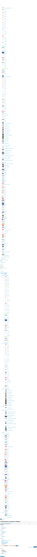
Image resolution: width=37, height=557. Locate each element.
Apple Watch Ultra (6, 128)
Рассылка (3, 533)
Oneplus (5, 88)
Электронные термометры (10, 420)
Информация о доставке (5, 541)
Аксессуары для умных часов (8, 123)
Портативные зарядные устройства (8, 160)
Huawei (5, 199)
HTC (4, 98)
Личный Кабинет (4, 531)
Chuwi (5, 103)
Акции (1, 272)
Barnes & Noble (6, 231)
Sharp (7, 317)
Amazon (5, 121)
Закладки (3, 532)
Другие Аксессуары (4, 410)
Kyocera (5, 73)
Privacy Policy (3, 544)
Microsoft (5, 41)
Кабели (8, 425)
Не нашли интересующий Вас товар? (6, 540)
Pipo (7, 366)
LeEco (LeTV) (6, 68)
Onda (5, 101)
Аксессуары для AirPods (10, 409)
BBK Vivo (8, 312)
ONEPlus (5, 16)
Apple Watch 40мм (6, 133)
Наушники (3, 406)
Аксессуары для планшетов (7, 76)
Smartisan (8, 305)
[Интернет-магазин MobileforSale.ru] (3, 274)
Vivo (4, 91)
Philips (8, 434)
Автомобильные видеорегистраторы (8, 155)
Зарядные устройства (9, 430)
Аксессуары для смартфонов (5, 275)
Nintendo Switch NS (6, 153)
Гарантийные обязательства (5, 542)
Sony (4, 26)
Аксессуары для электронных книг (8, 163)
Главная (1, 523)
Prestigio (5, 106)
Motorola (5, 108)
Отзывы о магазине (4, 272)
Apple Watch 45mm (9, 390)
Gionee (8, 307)
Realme (5, 19)
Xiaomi (5, 81)
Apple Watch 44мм (6, 131)
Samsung (5, 11)
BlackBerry (8, 478)
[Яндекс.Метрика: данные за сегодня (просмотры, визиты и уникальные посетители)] (31, 547)
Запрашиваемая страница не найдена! (7, 523)
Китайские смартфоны (7, 184)
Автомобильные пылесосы (10, 415)
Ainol (7, 371)
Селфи (5, 168)
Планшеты (5, 217)
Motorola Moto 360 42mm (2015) (11, 400)
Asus (4, 61)
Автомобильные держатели (10, 413)
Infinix (5, 63)
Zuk (4, 34)
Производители (4, 536)
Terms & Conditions (4, 543)
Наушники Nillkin (6, 143)
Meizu (5, 197)
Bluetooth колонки (6, 165)
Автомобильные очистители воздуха (8, 148)
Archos (5, 228)
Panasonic (5, 204)
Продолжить (1, 524)
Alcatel (5, 66)
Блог (2, 258)
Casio (5, 71)
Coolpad (8, 332)
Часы (5, 253)
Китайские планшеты (10, 491)
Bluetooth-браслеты (9, 515)
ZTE (4, 56)
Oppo (5, 21)
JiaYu (5, 46)
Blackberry (5, 113)
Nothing (8, 280)
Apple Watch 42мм (9, 402)
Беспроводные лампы (7, 158)
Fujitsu (5, 58)
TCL (4, 36)
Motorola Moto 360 (9, 405)
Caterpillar (5, 174)
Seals (4, 177)
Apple (5, 9)
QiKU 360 (8, 300)
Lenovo (5, 31)
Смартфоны (5, 170)
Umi (7, 315)
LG (4, 29)
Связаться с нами (4, 527)
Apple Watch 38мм (6, 138)
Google (5, 14)
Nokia (5, 24)
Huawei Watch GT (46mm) (10, 395)
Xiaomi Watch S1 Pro (6, 126)
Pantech (5, 51)
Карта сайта (3, 528)
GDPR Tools (3, 539)
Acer (4, 238)
